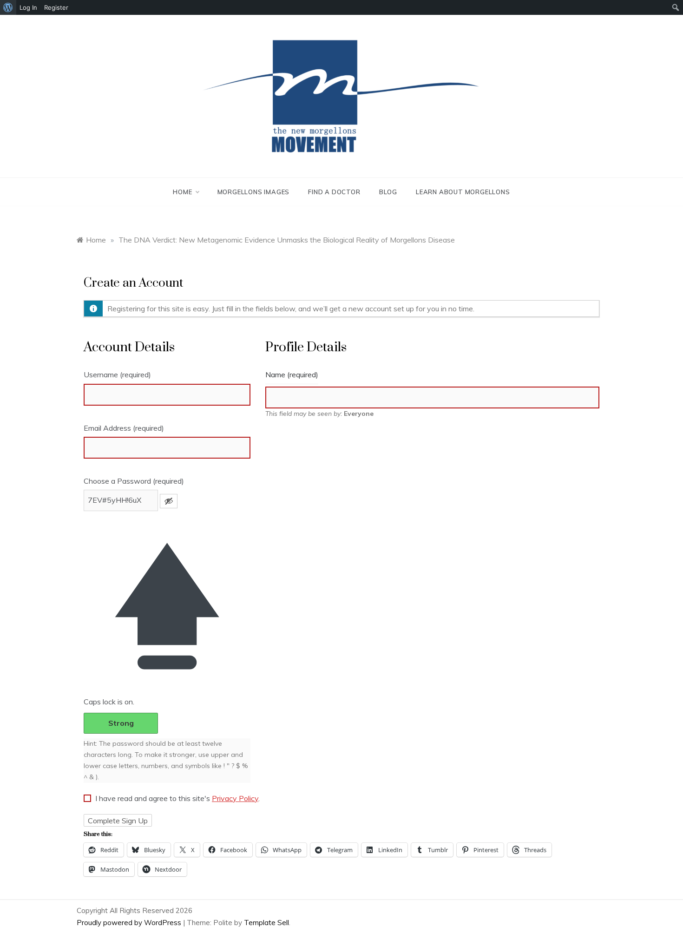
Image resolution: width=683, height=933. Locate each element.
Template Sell (266, 922)
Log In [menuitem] (28, 7)
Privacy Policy (235, 798)
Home (182, 192)
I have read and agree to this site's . (176, 798)
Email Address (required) (124, 428)
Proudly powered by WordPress (130, 922)
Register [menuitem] (56, 7)
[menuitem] (8, 7)
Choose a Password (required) (134, 481)
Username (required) (117, 374)
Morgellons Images (253, 192)
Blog (388, 192)
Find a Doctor (334, 192)
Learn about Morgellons (463, 192)
